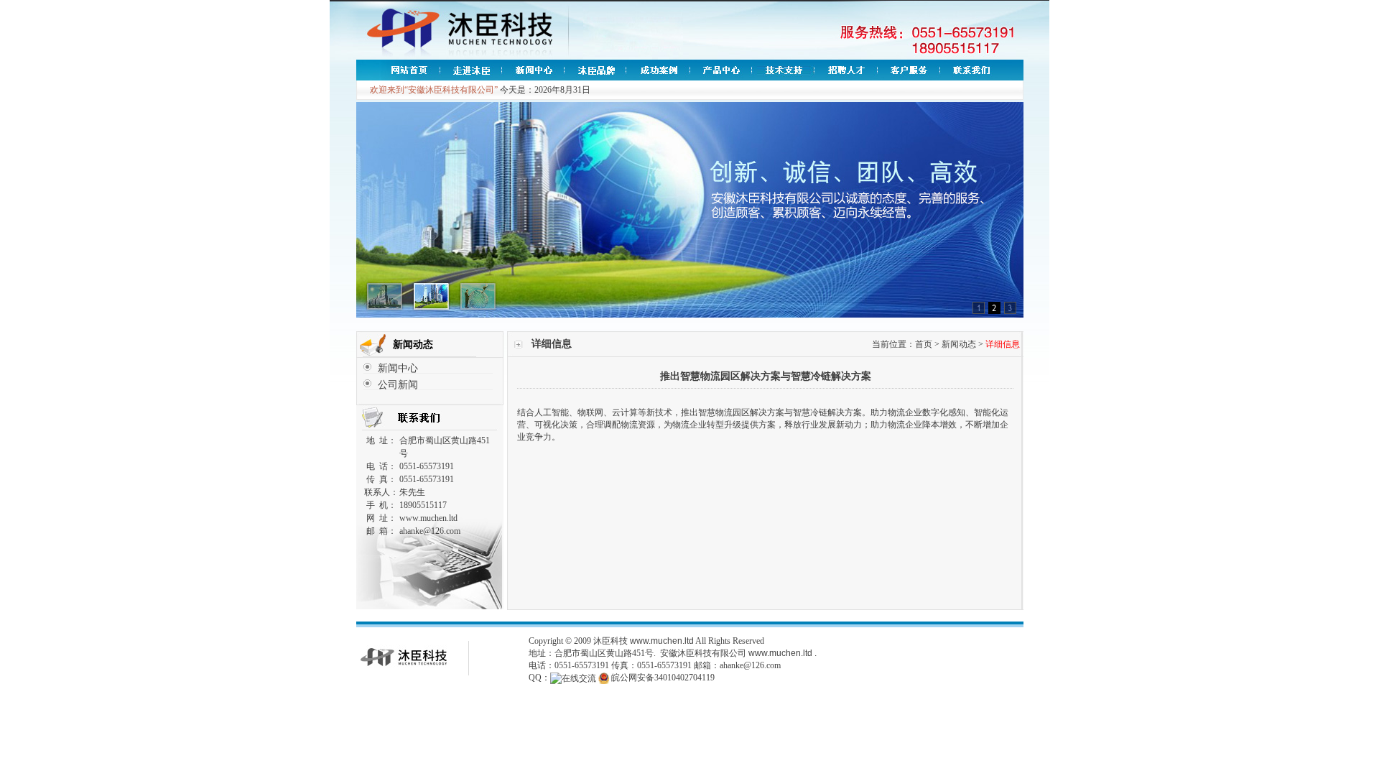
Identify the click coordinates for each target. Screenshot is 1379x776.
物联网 (590, 412)
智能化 (987, 412)
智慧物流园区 (724, 412)
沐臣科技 (610, 641)
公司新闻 (398, 384)
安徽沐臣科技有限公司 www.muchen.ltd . (738, 653)
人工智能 (551, 412)
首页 (923, 344)
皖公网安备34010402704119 (663, 678)
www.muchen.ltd (662, 641)
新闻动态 (959, 344)
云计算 (625, 412)
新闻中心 (398, 368)
